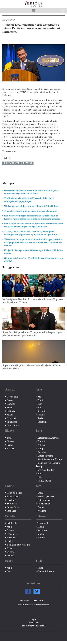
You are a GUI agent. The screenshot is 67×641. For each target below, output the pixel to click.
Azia (39, 473)
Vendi (9, 526)
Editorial (11, 411)
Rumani (27, 163)
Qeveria (10, 552)
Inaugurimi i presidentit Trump (48, 465)
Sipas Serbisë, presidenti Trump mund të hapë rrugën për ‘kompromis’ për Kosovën (32, 334)
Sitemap (25, 600)
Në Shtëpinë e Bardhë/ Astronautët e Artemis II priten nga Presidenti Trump (32, 301)
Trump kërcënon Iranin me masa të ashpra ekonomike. (30, 211)
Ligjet (10, 541)
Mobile (40, 534)
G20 (39, 477)
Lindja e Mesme (45, 455)
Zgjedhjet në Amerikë (48, 438)
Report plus (12, 396)
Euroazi (41, 441)
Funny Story (13, 507)
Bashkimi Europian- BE (18, 544)
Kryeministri (11, 163)
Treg (9, 438)
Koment (11, 404)
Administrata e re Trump (49, 459)
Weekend (41, 511)
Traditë (40, 414)
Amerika (41, 452)
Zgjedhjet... (12, 534)
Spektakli (42, 422)
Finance (10, 441)
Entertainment (44, 500)
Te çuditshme (43, 503)
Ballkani (41, 445)
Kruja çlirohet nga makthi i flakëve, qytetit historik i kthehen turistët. (33, 252)
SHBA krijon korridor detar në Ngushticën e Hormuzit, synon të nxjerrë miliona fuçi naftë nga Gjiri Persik (33, 225)
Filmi (40, 400)
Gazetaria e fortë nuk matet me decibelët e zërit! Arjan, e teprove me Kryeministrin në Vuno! (31, 192)
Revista (40, 418)
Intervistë (11, 418)
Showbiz (41, 411)
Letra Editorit (13, 425)
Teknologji (42, 523)
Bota (9, 571)
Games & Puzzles (45, 571)
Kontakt (39, 600)
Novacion (42, 530)
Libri (39, 404)
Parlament (12, 537)
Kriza (9, 548)
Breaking (11, 500)
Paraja (10, 445)
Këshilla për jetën (45, 496)
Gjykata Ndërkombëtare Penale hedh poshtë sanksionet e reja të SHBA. (33, 259)
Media (10, 414)
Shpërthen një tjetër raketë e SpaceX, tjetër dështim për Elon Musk (31, 367)
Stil (39, 407)
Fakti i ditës (12, 523)
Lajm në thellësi (15, 493)
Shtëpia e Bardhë (45, 470)
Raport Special (14, 496)
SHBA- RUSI (44, 480)
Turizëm (11, 448)
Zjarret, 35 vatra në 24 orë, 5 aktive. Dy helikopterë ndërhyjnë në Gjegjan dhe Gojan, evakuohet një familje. (31, 233)
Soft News (12, 503)
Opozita (10, 555)
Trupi (40, 568)
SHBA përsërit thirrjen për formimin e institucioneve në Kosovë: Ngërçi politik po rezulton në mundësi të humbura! (32, 217)
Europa (40, 448)
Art (39, 396)
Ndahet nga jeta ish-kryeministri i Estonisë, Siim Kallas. (31, 206)
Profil (10, 407)
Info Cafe (11, 511)
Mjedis (40, 526)
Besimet (41, 507)
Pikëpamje (12, 422)
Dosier (10, 400)
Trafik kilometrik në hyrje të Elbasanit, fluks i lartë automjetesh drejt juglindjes (29, 200)
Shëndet (41, 493)
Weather (41, 537)
